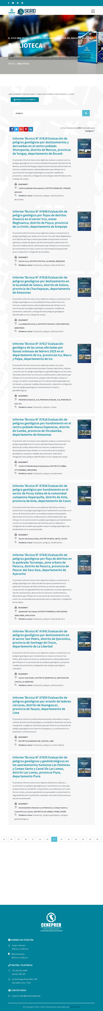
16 (26, 839)
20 (54, 839)
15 (18, 839)
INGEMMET (23, 184)
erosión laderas (57, 745)
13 (4, 839)
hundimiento (56, 473)
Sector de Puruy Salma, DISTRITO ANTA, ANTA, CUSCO (43, 538)
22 (68, 839)
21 (61, 839)
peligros (46, 195)
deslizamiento (57, 195)
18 (40, 839)
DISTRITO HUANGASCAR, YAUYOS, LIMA (36, 741)
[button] (93, 11)
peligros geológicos (51, 815)
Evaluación (37, 195)
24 (83, 839)
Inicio (11, 63)
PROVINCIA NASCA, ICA (29, 399)
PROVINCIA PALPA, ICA (50, 399)
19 (47, 839)
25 (90, 839)
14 (11, 839)
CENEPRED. (75, 1007)
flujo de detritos (58, 265)
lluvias (54, 407)
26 (97, 839)
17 (33, 839)
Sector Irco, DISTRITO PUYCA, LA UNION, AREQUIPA (42, 261)
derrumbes (19, 199)
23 (76, 839)
